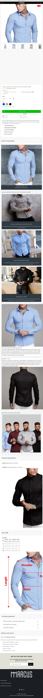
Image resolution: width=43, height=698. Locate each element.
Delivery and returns (7, 633)
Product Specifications (9, 458)
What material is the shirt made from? (14, 621)
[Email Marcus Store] (23, 690)
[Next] (41, 23)
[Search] (38, 3)
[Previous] (2, 23)
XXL (13, 98)
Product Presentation (8, 141)
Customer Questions (8, 616)
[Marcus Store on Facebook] (19, 690)
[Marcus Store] (21, 3)
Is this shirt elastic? (8, 627)
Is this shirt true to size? (9, 624)
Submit (31, 664)
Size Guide (5, 532)
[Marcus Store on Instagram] (21, 690)
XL (10, 98)
